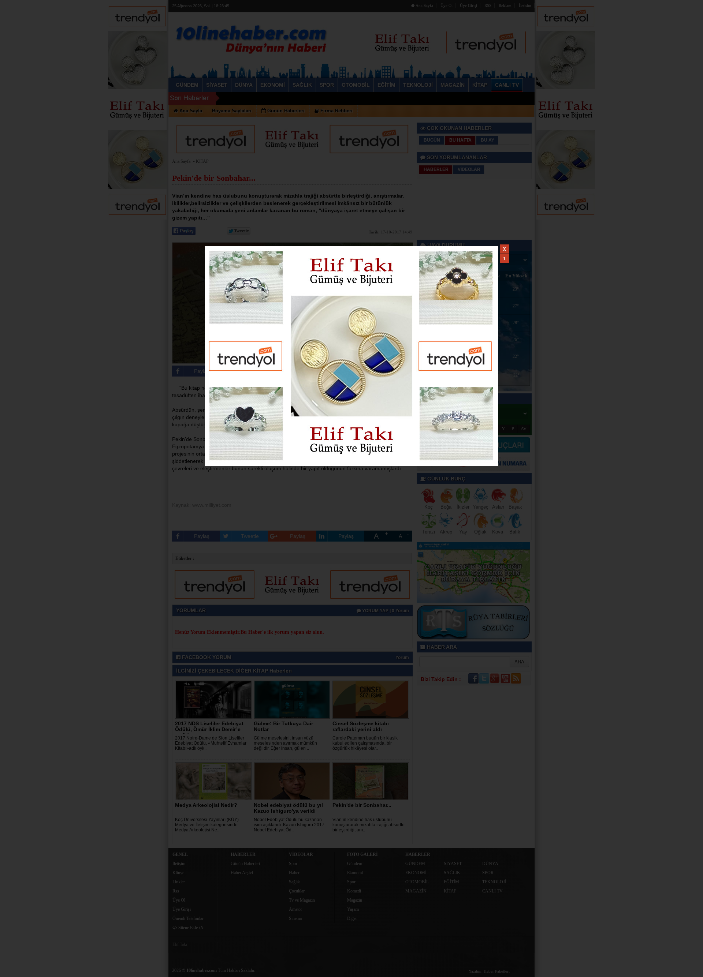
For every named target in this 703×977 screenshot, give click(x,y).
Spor (293, 863)
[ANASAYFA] (251, 37)
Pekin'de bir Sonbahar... (361, 805)
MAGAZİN (416, 891)
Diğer (352, 918)
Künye (178, 872)
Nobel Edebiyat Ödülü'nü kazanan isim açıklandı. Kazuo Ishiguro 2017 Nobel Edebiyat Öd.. (289, 824)
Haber (294, 872)
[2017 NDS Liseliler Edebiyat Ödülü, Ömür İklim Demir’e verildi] (214, 699)
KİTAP (202, 161)
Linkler (178, 881)
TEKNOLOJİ (494, 881)
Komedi (354, 891)
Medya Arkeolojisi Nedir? (206, 805)
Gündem (354, 863)
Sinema (295, 918)
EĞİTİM (451, 881)
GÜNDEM (415, 863)
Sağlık (294, 881)
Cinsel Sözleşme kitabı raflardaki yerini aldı (360, 726)
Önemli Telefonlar (188, 918)
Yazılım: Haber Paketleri (489, 971)
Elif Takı (179, 944)
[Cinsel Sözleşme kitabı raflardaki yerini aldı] (372, 699)
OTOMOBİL (417, 881)
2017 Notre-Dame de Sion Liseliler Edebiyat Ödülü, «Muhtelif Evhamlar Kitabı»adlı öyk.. (210, 743)
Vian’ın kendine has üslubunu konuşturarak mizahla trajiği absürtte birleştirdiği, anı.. (368, 824)
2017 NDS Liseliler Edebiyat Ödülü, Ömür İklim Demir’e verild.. (209, 729)
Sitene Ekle (188, 927)
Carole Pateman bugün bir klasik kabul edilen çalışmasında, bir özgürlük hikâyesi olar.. (365, 743)
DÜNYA (490, 863)
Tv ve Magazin (302, 900)
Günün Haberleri (245, 863)
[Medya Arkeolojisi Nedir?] (214, 780)
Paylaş (201, 371)
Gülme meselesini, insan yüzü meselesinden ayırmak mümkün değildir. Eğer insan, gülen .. (285, 743)
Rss (175, 891)
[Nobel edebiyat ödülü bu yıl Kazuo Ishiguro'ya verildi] (293, 780)
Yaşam (353, 909)
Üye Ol (446, 5)
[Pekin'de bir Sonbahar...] (372, 780)
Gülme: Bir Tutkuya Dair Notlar (283, 726)
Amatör (295, 909)
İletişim (178, 863)
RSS (487, 5)
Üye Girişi (468, 5)
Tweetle (250, 371)
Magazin (354, 900)
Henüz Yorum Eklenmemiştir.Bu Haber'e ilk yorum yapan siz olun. (249, 632)
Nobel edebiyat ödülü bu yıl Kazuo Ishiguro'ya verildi (288, 808)
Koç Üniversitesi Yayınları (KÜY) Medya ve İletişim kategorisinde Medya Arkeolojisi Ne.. (207, 824)
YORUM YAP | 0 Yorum (385, 610)
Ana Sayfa (424, 5)
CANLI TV (492, 891)
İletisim (525, 5)
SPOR (488, 872)
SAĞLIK (452, 872)
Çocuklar (297, 891)
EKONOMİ (416, 872)
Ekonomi (355, 872)
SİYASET (453, 863)
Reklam (505, 5)
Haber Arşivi (242, 872)
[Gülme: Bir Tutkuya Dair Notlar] (293, 699)
